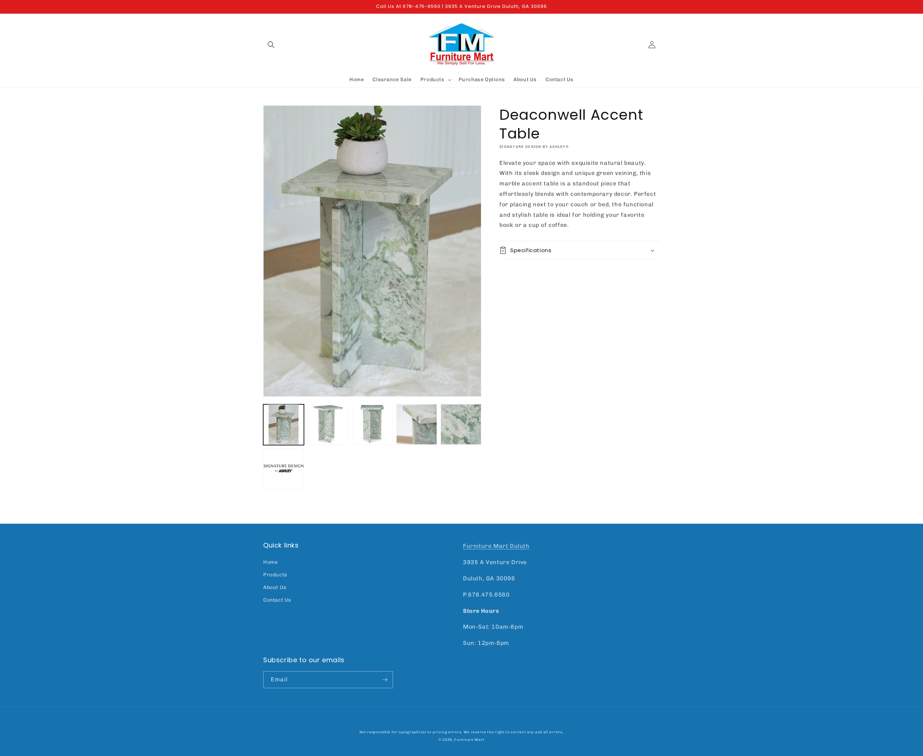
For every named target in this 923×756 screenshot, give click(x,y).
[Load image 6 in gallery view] (283, 468)
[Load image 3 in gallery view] (372, 424)
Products (275, 575)
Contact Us (277, 600)
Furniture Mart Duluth (496, 545)
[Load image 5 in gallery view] (461, 424)
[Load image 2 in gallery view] (328, 424)
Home (270, 562)
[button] (271, 45)
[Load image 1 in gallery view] (283, 424)
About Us (275, 587)
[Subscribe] (385, 679)
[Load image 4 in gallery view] (416, 424)
